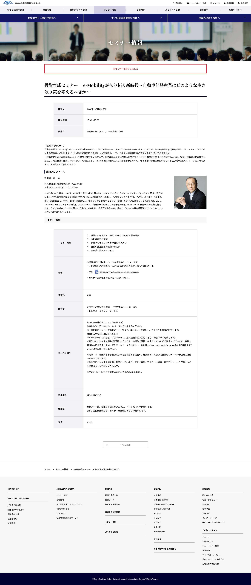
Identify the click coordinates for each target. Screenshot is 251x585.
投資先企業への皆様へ (65, 488)
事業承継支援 (13, 514)
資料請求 (179, 3)
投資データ (109, 499)
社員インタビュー (209, 499)
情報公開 (244, 3)
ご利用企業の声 (14, 505)
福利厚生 (206, 508)
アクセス (216, 3)
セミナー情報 (110, 9)
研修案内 (141, 9)
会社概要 (157, 513)
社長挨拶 (157, 495)
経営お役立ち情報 (78, 9)
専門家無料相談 (62, 508)
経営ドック (61, 513)
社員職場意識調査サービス (67, 517)
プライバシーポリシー (211, 555)
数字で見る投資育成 (162, 508)
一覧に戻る (125, 444)
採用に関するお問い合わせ (213, 522)
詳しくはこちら (94, 395)
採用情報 (230, 3)
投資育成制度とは (15, 9)
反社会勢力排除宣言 (210, 564)
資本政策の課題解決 (16, 509)
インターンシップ (209, 517)
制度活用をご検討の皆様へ (42, 17)
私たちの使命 (207, 495)
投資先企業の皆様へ (209, 17)
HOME (47, 469)
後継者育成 (12, 518)
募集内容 (206, 513)
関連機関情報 (159, 531)
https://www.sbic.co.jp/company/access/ (119, 271)
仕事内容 (206, 504)
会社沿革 (157, 517)
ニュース (206, 536)
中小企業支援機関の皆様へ (125, 17)
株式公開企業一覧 (112, 504)
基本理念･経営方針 (161, 499)
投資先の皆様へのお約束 (164, 504)
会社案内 (204, 9)
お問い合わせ (235, 9)
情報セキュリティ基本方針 (213, 559)
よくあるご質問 (172, 9)
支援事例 (11, 523)
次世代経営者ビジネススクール (69, 504)
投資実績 (47, 9)
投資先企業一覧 (111, 495)
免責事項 (206, 550)
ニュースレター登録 (198, 3)
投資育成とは (13, 488)
